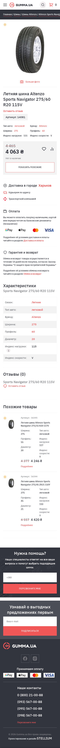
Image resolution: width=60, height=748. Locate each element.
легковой (19, 126)
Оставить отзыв (13, 111)
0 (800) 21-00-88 (30, 695)
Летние (36, 302)
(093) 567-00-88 (29, 702)
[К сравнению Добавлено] (52, 149)
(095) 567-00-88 (29, 708)
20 (33, 339)
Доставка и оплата (34, 240)
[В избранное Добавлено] (44, 149)
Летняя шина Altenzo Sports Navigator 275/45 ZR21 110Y (35, 483)
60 (43, 130)
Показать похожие (30, 167)
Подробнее (27, 466)
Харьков (45, 185)
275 (16, 130)
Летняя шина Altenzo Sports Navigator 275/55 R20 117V (35, 424)
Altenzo (43, 126)
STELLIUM (44, 738)
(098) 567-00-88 (29, 715)
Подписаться (30, 630)
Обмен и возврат (32, 273)
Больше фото (33, 81)
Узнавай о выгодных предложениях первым (30, 609)
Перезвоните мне (30, 588)
